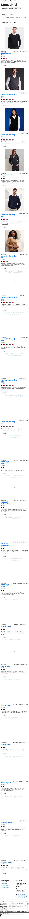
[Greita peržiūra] (14, 49)
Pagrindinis (5, 887)
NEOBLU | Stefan (6, 783)
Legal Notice (6, 885)
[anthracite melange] (10, 99)
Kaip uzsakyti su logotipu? (8, 911)
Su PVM (18, 8)
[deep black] (3, 467)
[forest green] (6, 99)
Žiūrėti (4, 65)
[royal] (9, 99)
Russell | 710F (6, 744)
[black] (1, 58)
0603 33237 (21, 894)
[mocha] (4, 865)
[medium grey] (6, 58)
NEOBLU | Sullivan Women (6, 503)
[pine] (7, 865)
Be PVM (13, 8)
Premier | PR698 (6, 175)
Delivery (4, 883)
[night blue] (1, 467)
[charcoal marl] (4, 629)
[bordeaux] (12, 99)
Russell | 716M (6, 626)
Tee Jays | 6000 (6, 862)
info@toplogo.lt (22, 897)
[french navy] (3, 629)
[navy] (3, 58)
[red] (4, 58)
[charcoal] (4, 178)
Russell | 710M (6, 706)
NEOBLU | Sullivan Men (5, 544)
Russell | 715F (6, 666)
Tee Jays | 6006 (6, 822)
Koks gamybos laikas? (22, 911)
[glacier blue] (13, 99)
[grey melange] (4, 826)
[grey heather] (7, 99)
